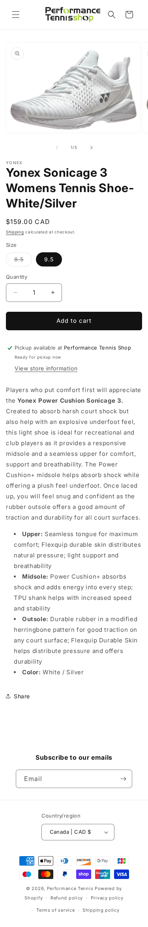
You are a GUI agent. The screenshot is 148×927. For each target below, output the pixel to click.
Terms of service (55, 910)
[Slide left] (57, 147)
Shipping (15, 231)
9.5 (49, 259)
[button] (15, 14)
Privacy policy (107, 898)
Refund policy (67, 898)
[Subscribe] (123, 779)
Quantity (16, 277)
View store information (46, 368)
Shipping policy (101, 910)
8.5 (23, 260)
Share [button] (22, 696)
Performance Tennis (70, 888)
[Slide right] (91, 147)
